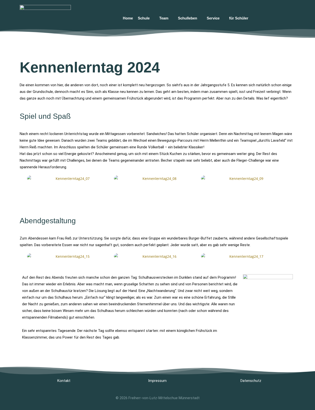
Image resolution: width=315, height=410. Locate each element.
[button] (22, 178)
